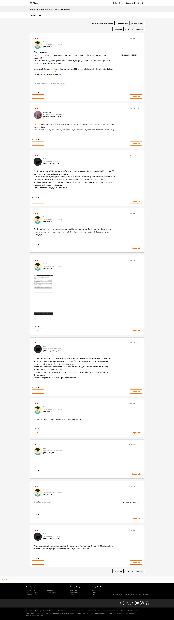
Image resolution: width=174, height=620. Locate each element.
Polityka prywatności (82, 613)
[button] (142, 38)
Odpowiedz (136, 96)
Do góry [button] (6, 579)
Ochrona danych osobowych (99, 613)
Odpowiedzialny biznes (48, 611)
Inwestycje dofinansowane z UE (34, 615)
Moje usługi (44, 9)
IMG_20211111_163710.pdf (131, 503)
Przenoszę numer (30, 590)
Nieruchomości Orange (115, 613)
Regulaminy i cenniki (31, 594)
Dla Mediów (73, 594)
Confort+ (123, 611)
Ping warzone (40, 52)
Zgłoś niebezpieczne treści (93, 611)
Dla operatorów (74, 590)
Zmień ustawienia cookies (76, 611)
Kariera (94, 594)
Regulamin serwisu (56, 613)
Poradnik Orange (133, 611)
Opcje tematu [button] (36, 15)
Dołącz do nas (118, 3)
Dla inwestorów (74, 592)
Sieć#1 (37, 611)
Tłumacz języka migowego (110, 611)
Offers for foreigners (130, 613)
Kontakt (94, 592)
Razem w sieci (62, 611)
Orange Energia (30, 613)
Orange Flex (29, 611)
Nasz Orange (34, 9)
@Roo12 (37, 124)
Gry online (54, 9)
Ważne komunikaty (42, 613)
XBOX (134, 55)
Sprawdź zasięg (51, 592)
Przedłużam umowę (31, 592)
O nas (93, 590)
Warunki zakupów (69, 613)
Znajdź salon (50, 590)
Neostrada (125, 55)
